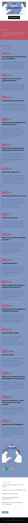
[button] (14, 17)
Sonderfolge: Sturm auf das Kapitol (13, 101)
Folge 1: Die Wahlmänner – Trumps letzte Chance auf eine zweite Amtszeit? (13, 402)
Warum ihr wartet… (8, 355)
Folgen (9, 53)
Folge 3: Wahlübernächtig (10, 333)
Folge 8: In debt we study (10, 218)
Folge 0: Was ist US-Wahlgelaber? (13, 424)
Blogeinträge (11, 351)
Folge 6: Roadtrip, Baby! (9, 263)
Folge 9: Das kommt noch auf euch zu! (14, 196)
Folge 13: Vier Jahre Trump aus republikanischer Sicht (14, 490)
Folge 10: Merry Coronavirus (11, 172)
